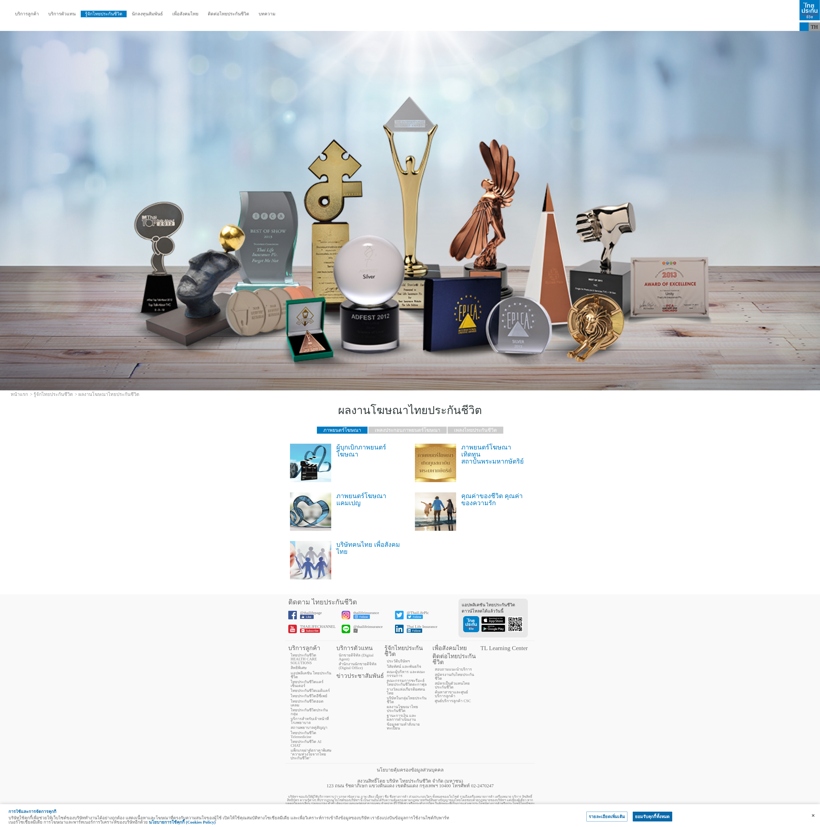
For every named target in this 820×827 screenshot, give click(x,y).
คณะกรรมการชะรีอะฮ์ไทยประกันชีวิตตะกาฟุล (407, 682)
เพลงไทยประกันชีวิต (475, 430)
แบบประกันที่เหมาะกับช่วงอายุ (99, 26)
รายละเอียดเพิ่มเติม (607, 816)
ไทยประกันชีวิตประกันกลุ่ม (309, 712)
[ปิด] (813, 815)
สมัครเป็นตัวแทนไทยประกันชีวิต (452, 685)
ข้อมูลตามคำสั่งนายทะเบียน (403, 726)
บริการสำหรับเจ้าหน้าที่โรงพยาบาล (310, 721)
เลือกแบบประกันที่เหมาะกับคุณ (235, 26)
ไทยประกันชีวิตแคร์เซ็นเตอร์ (307, 684)
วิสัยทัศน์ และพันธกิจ (404, 666)
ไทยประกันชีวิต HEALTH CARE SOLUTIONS (303, 659)
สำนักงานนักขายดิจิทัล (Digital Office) (357, 666)
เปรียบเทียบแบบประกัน (166, 26)
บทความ (267, 14)
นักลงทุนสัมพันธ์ (147, 14)
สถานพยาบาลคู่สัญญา (309, 727)
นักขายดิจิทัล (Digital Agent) (356, 657)
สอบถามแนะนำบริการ (453, 669)
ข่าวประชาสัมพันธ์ (360, 675)
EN (814, 35)
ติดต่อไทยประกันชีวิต (228, 14)
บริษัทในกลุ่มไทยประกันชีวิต (406, 700)
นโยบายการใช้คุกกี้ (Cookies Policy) (182, 822)
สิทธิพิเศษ (299, 668)
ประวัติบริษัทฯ (398, 661)
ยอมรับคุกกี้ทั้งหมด (652, 816)
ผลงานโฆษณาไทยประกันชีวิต (402, 709)
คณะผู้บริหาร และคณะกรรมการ (406, 674)
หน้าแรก (19, 394)
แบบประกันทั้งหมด (35, 26)
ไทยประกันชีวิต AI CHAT (306, 743)
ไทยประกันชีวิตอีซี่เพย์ (309, 696)
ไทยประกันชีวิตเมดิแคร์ (310, 690)
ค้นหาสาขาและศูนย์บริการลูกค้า (451, 694)
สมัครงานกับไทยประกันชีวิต (454, 676)
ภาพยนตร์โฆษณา (342, 430)
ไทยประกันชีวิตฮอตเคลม (307, 703)
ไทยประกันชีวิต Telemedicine (303, 735)
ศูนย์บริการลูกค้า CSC (453, 701)
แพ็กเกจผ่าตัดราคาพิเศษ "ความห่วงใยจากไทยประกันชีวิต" (310, 754)
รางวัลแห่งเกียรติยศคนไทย (406, 691)
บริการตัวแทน (62, 14)
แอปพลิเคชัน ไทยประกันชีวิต (311, 675)
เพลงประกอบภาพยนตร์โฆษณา (407, 430)
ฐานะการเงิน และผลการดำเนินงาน (401, 717)
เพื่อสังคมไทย (185, 14)
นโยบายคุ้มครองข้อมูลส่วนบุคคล (410, 770)
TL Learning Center (504, 648)
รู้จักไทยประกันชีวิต (103, 14)
